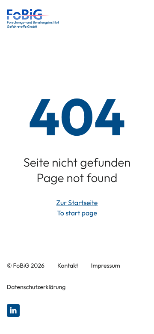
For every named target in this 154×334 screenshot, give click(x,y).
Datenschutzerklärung (36, 287)
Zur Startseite (77, 203)
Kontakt (67, 265)
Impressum (105, 265)
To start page (77, 213)
